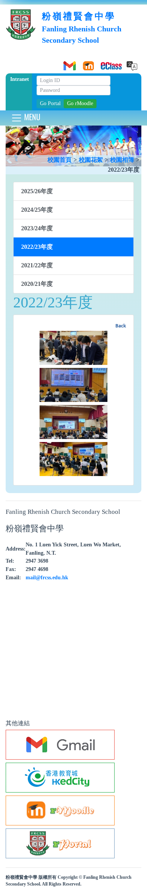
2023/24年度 (37, 228)
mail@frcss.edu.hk (47, 577)
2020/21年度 (37, 284)
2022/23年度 (37, 247)
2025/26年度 (37, 191)
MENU (31, 117)
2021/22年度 (37, 265)
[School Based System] (105, 63)
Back (120, 326)
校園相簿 (122, 160)
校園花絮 (91, 160)
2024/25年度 (37, 209)
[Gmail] (68, 63)
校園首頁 (59, 160)
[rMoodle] (87, 63)
